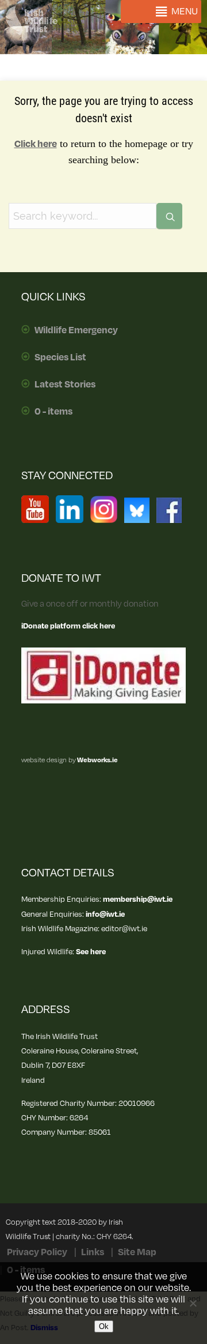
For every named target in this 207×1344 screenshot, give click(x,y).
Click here (35, 144)
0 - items (53, 412)
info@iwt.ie (105, 914)
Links (92, 1252)
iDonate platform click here (68, 625)
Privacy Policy (37, 1252)
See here (91, 951)
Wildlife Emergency (76, 330)
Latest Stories (64, 384)
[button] (184, 11)
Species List (60, 357)
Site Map (137, 1252)
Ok (104, 1326)
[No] (192, 1303)
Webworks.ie (97, 760)
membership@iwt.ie (137, 899)
